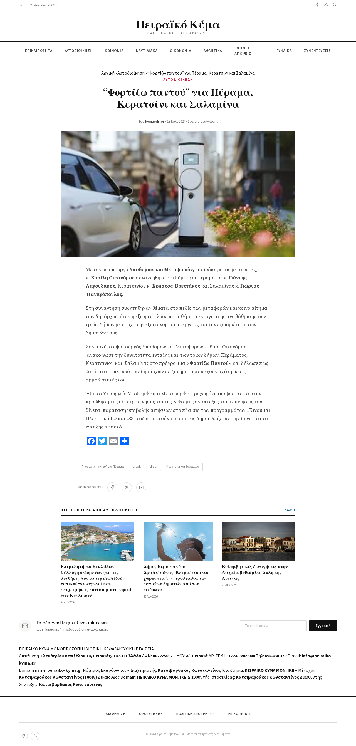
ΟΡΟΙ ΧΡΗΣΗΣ (151, 714)
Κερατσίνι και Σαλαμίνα (182, 466)
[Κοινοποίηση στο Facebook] (112, 487)
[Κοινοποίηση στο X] (127, 487)
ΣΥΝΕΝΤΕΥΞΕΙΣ (317, 50)
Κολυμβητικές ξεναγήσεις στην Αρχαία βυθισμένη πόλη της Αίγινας (255, 572)
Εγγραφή (323, 625)
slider (153, 466)
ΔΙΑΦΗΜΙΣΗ (115, 714)
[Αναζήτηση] (335, 5)
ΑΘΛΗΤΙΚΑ (213, 50)
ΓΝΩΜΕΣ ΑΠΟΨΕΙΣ (242, 51)
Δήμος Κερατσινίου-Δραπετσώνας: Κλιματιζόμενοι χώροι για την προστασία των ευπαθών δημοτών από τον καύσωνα (177, 577)
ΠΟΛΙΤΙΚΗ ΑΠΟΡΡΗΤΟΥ (195, 714)
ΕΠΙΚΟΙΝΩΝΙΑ (239, 714)
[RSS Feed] (326, 5)
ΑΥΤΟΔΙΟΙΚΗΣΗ (79, 50)
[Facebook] (317, 5)
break (137, 466)
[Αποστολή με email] (141, 487)
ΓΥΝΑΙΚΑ (284, 50)
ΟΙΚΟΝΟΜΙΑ (180, 50)
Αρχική (108, 73)
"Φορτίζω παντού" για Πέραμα (102, 466)
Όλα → (290, 510)
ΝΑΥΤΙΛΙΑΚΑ (147, 50)
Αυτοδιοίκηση (131, 73)
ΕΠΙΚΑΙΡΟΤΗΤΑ (39, 50)
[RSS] (35, 736)
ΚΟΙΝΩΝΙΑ (114, 50)
